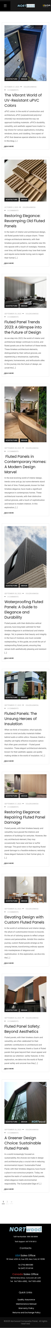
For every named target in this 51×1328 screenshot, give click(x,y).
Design (24, 79)
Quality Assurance (26, 1299)
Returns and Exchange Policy (26, 1312)
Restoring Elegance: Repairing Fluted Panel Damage (24, 817)
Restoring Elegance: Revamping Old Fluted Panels (24, 221)
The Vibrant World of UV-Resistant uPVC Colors (23, 100)
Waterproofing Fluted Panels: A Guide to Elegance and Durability (23, 609)
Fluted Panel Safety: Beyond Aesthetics (22, 1029)
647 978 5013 (31, 1242)
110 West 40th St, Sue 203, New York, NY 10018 (25, 1259)
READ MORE (9, 146)
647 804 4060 (20, 1281)
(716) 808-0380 (27, 1265)
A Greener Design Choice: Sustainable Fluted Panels (22, 1143)
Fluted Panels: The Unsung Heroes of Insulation (20, 719)
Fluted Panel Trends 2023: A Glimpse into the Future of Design (23, 327)
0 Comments (13, 90)
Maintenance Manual (26, 1304)
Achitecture (11, 79)
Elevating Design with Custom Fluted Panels (24, 919)
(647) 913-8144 (27, 1268)
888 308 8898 (32, 1237)
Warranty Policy (26, 1308)
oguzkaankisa (30, 87)
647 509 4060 (35, 1281)
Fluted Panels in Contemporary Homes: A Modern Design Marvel (25, 464)
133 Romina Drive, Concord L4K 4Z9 (26, 1278)
